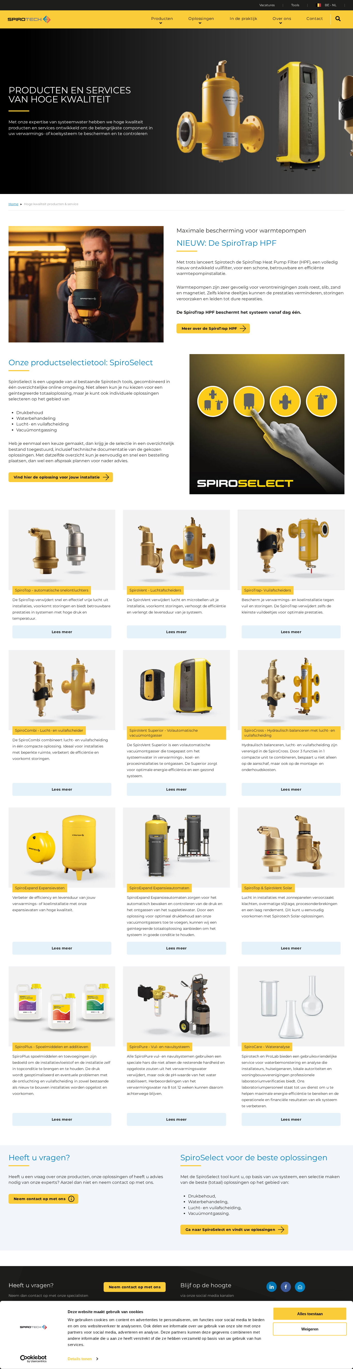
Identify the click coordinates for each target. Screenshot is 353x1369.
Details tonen (80, 1359)
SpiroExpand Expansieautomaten (159, 888)
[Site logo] (29, 19)
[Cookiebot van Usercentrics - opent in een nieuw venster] (33, 1359)
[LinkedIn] (271, 1288)
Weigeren (309, 1329)
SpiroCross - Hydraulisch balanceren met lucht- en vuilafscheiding (289, 733)
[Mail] (300, 1288)
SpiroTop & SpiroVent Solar (268, 888)
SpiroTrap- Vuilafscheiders (267, 590)
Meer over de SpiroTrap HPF (209, 328)
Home (13, 204)
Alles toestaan (310, 1314)
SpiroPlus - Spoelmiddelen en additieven (51, 1046)
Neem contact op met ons (39, 1198)
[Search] (338, 19)
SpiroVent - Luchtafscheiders (155, 590)
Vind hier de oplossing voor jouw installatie (57, 477)
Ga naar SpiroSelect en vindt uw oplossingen (230, 1229)
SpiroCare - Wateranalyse (267, 1046)
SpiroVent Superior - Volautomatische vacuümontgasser (163, 733)
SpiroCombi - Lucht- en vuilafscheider (49, 730)
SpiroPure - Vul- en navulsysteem (159, 1046)
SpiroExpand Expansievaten (40, 888)
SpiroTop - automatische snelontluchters (51, 590)
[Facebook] (286, 1288)
